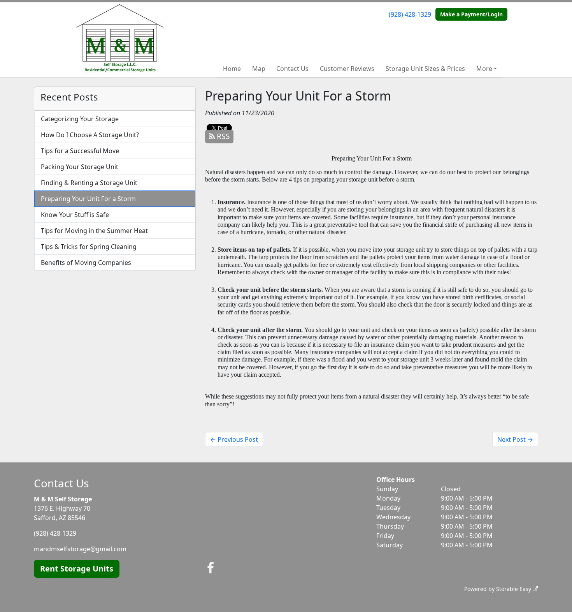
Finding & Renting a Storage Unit (89, 182)
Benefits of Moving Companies (86, 262)
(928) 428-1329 (410, 14)
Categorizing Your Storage (80, 119)
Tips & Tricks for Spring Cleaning (89, 246)
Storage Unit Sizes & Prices (425, 68)
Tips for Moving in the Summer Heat (94, 230)
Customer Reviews (347, 68)
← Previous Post (234, 439)
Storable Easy (514, 589)
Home (232, 68)
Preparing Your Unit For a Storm (88, 198)
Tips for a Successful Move (80, 150)
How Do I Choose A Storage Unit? (90, 135)
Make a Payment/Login (471, 14)
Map (258, 68)
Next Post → (515, 439)
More (484, 68)
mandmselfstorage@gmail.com (80, 549)
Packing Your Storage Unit (79, 166)
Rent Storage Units (76, 568)
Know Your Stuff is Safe (75, 214)
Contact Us (292, 68)
